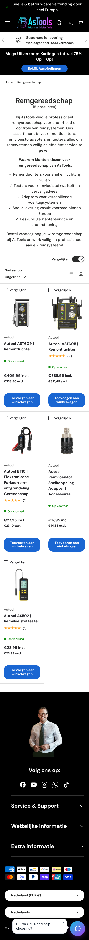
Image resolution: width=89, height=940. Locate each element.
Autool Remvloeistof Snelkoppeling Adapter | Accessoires (61, 482)
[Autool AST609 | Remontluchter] (22, 313)
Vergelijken (60, 259)
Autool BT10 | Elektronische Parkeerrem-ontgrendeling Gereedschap (16, 482)
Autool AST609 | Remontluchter (19, 346)
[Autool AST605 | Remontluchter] (66, 313)
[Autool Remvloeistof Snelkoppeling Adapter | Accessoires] (66, 440)
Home (9, 82)
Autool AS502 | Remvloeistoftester (21, 618)
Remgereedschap (29, 82)
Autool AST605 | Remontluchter (63, 346)
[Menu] (7, 23)
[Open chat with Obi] (77, 928)
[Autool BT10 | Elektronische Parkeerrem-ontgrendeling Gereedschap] (22, 440)
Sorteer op (13, 270)
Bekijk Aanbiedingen (44, 68)
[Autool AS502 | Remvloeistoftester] (22, 585)
